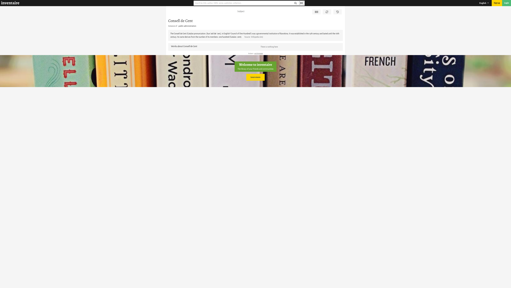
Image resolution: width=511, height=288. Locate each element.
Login (506, 3)
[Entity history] (337, 11)
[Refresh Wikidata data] (327, 11)
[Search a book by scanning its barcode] (301, 3)
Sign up (497, 3)
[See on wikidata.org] (316, 11)
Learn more (255, 77)
